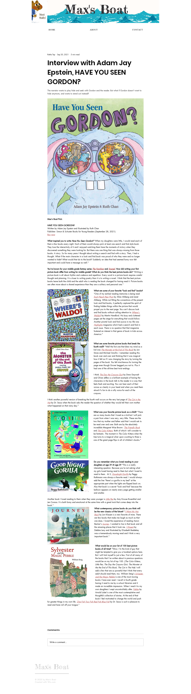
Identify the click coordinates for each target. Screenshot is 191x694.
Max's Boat (52, 667)
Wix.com (52, 682)
